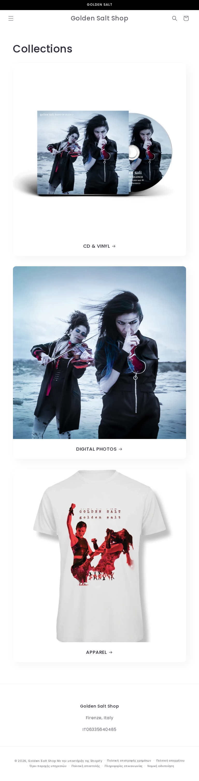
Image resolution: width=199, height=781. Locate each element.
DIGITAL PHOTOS (96, 449)
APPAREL (96, 652)
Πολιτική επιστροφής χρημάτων (129, 761)
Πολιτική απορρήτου (170, 761)
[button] (11, 18)
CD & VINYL (96, 246)
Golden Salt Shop (42, 761)
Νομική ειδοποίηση (160, 766)
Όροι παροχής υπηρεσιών (48, 766)
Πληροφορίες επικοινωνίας (124, 766)
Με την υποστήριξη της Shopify (79, 761)
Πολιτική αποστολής (86, 766)
